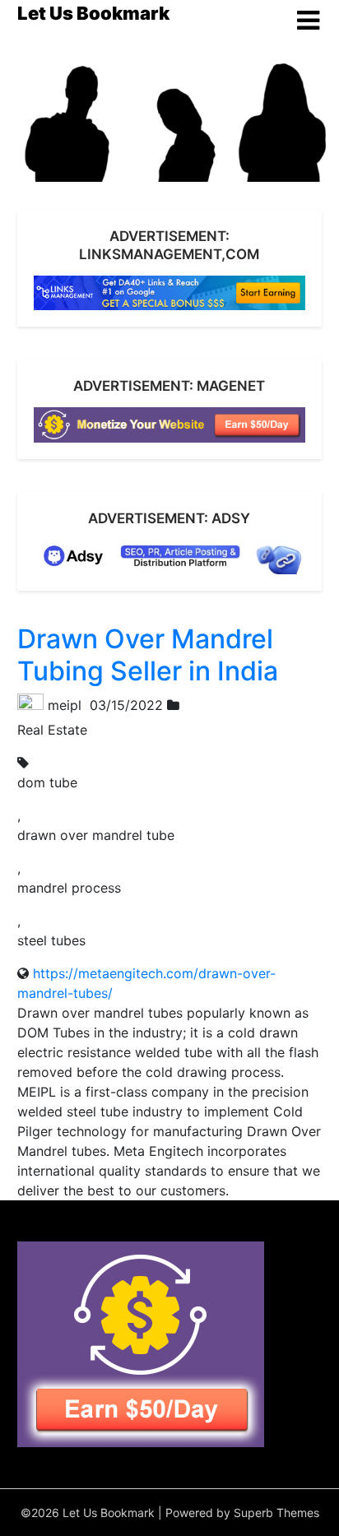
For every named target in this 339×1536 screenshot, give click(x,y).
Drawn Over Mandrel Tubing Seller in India (147, 654)
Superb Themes (276, 1513)
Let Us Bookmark (93, 13)
